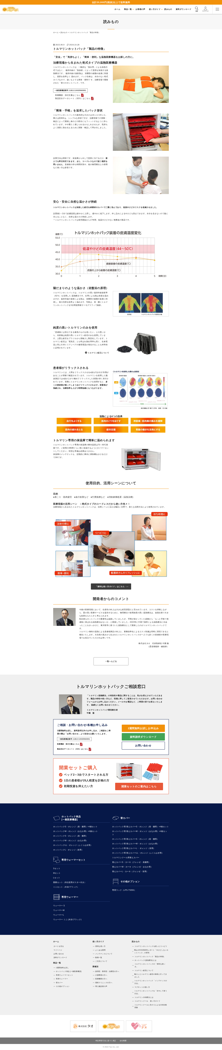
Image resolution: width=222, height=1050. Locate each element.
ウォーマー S (59, 906)
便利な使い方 (100, 946)
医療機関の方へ (101, 979)
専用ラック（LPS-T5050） (124, 890)
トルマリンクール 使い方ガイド (147, 1001)
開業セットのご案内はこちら (139, 786)
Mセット (57, 873)
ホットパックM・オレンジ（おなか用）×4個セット (75, 831)
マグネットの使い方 (142, 987)
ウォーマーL (58, 915)
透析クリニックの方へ (103, 983)
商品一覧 (57, 963)
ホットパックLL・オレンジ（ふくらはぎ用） (72, 845)
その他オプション (130, 881)
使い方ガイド (98, 942)
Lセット (56, 878)
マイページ (58, 950)
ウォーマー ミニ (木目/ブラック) (67, 920)
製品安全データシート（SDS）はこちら (71, 98)
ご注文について (101, 961)
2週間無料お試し (62, 968)
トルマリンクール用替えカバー (125, 858)
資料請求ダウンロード (143, 736)
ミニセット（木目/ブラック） (66, 887)
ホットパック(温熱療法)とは (145, 960)
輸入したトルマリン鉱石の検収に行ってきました (150, 975)
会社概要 (123, 1041)
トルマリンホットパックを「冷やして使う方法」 (150, 992)
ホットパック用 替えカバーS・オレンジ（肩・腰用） (135, 839)
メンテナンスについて (103, 954)
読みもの (136, 942)
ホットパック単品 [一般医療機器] (71, 818)
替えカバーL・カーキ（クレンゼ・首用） (130, 871)
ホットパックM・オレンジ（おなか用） (70, 841)
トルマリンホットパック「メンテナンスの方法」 (150, 982)
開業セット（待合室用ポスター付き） (69, 882)
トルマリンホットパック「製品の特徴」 (150, 956)
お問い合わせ (143, 745)
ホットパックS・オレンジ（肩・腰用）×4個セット (75, 827)
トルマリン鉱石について (98, 353)
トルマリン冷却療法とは (144, 997)
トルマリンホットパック (10, 9)
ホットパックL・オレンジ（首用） (68, 850)
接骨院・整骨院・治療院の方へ (107, 971)
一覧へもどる (111, 661)
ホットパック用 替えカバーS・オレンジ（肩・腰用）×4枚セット (140, 827)
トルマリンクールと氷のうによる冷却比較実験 (150, 1006)
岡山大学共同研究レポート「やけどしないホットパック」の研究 (151, 951)
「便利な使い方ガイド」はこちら (110, 586)
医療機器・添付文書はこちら (66, 95)
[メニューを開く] (217, 9)
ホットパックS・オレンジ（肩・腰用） (70, 836)
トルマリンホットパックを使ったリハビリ (151, 946)
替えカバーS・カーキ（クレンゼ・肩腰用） (131, 862)
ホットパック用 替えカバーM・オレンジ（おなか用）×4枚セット (139, 832)
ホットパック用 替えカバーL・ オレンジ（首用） (133, 848)
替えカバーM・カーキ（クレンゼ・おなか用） (132, 867)
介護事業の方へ (101, 975)
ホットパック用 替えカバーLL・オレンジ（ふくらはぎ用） (137, 853)
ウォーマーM (59, 910)
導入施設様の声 (101, 986)
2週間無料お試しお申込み (143, 728)
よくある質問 (100, 950)
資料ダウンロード (60, 957)
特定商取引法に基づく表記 (106, 1041)
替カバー (125, 818)
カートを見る (59, 946)
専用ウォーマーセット (74, 860)
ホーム (56, 942)
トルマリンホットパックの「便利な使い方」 (150, 965)
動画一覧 (98, 957)
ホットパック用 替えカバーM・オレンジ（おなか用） (135, 844)
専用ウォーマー (70, 897)
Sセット (56, 868)
